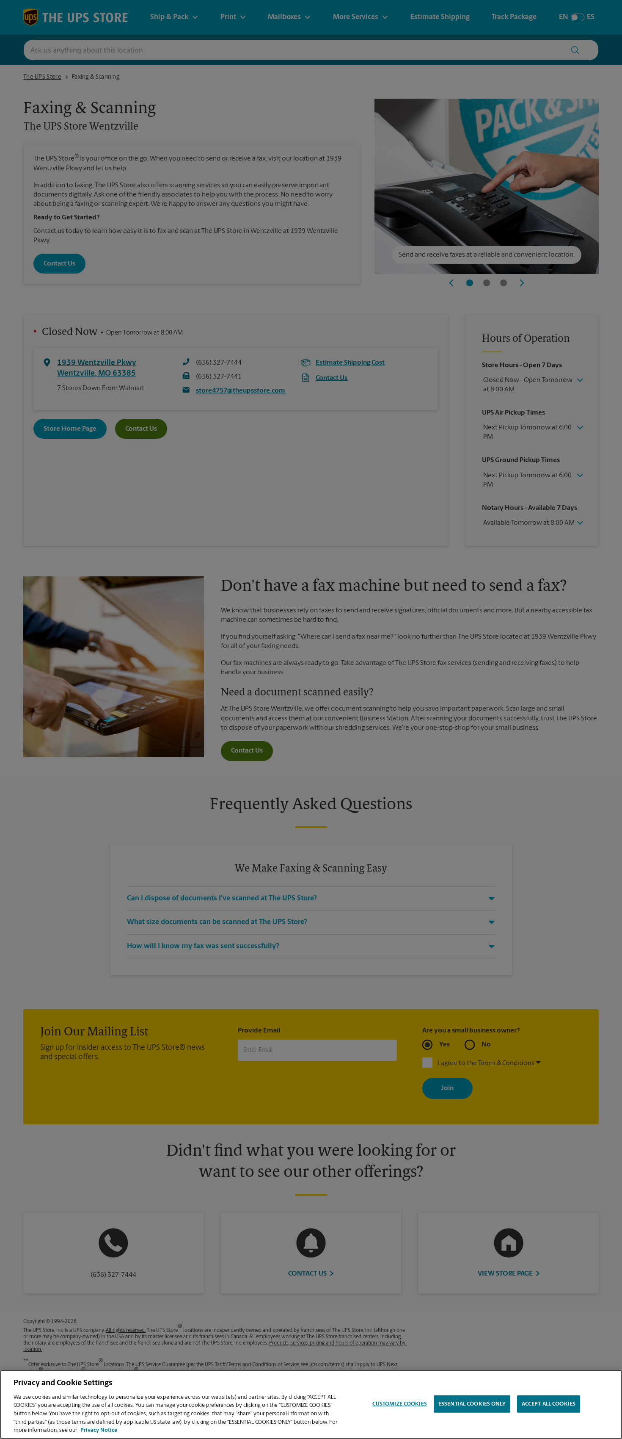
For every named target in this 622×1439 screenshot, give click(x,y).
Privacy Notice (98, 1430)
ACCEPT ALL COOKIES (548, 1403)
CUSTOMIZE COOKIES (399, 1403)
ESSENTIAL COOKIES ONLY (472, 1403)
